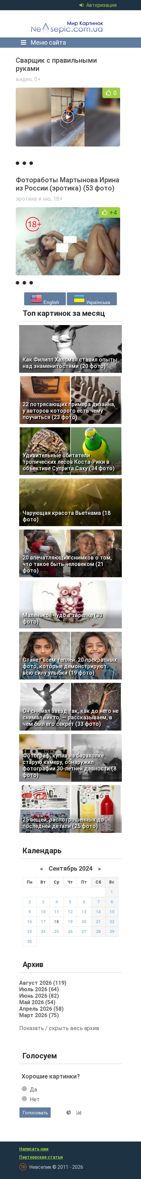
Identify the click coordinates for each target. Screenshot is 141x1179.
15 (112, 911)
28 (98, 931)
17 (43, 921)
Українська (97, 302)
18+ (58, 199)
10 (43, 911)
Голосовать (35, 1112)
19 (70, 921)
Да (33, 1089)
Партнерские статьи (41, 1157)
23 (29, 931)
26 (70, 931)
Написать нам (34, 1149)
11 (56, 911)
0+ (37, 79)
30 (29, 941)
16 (29, 921)
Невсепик (68, 24)
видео (24, 79)
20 (83, 921)
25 (56, 931)
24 (43, 931)
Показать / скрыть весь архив (59, 1028)
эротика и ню (33, 199)
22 (112, 921)
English (50, 302)
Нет (35, 1099)
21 (98, 921)
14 (98, 911)
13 (83, 911)
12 (70, 911)
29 (112, 931)
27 (83, 931)
